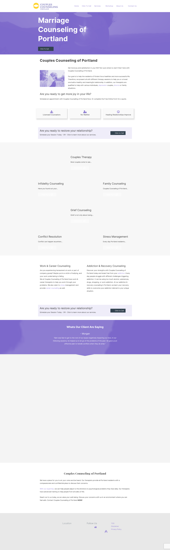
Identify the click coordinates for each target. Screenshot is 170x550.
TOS (112, 523)
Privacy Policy (116, 529)
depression (103, 85)
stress (62, 285)
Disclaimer (115, 526)
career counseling (52, 288)
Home (76, 6)
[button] (118, 133)
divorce (117, 85)
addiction (121, 273)
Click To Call (86, 6)
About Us (119, 6)
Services (97, 6)
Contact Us (132, 6)
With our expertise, (47, 489)
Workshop (109, 6)
